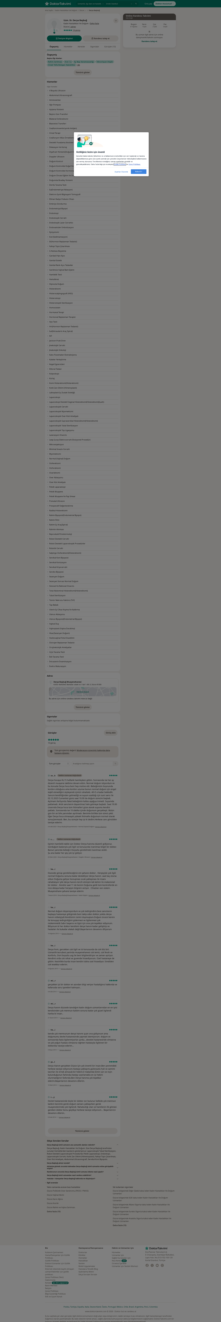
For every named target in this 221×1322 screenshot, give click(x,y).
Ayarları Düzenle (121, 172)
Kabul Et (138, 171)
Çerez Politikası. (135, 164)
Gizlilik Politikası (120, 164)
